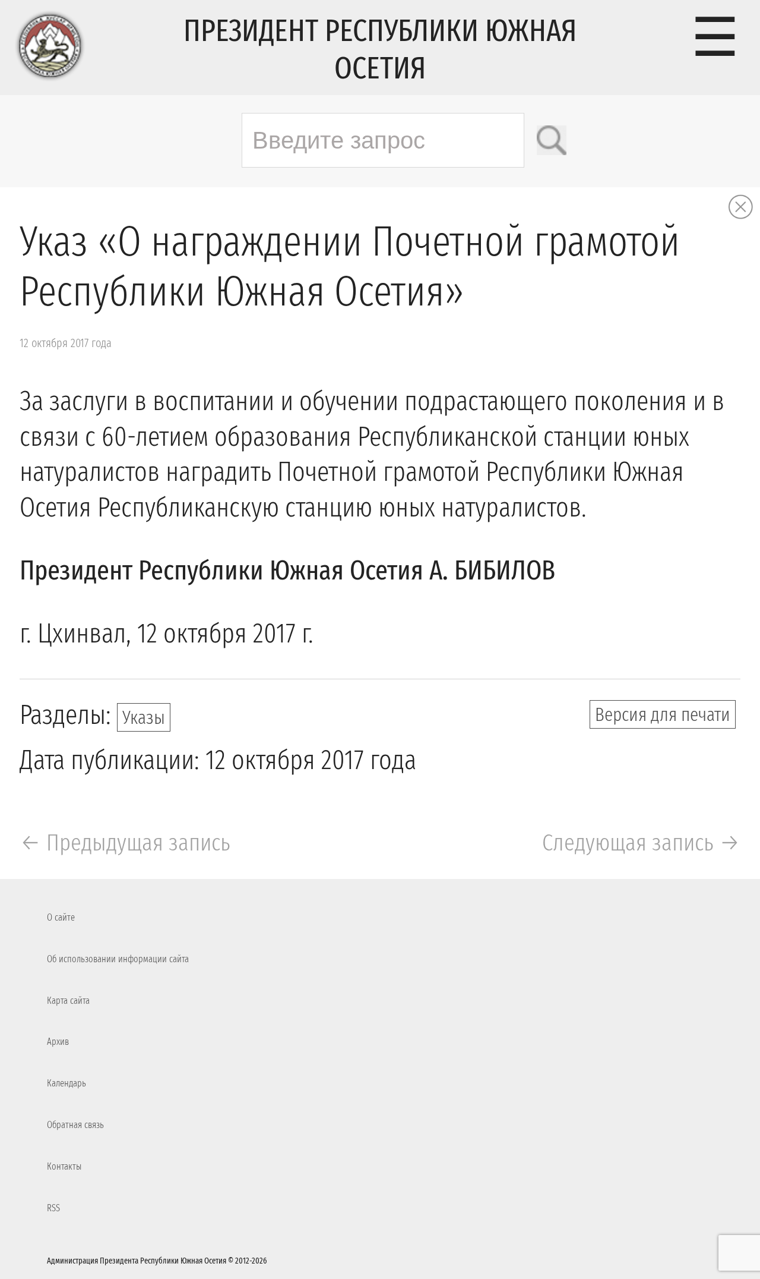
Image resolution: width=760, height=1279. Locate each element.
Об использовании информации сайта (118, 959)
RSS (53, 1208)
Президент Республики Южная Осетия (380, 49)
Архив (58, 1041)
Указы (143, 717)
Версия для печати (662, 714)
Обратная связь (75, 1124)
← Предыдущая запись (125, 842)
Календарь (66, 1083)
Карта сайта (68, 1000)
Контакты (64, 1166)
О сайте (61, 917)
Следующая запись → (641, 842)
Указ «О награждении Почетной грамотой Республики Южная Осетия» (350, 267)
